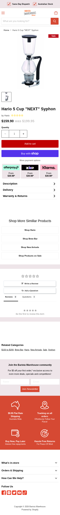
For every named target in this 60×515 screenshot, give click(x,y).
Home (6, 30)
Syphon (51, 350)
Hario (6, 115)
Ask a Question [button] (31, 290)
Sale (45, 350)
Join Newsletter (30, 389)
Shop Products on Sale (30, 256)
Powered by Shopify (30, 510)
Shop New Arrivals (30, 247)
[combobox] (26, 21)
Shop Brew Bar (30, 239)
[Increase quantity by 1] (23, 134)
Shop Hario (30, 230)
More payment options (30, 160)
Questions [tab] (26, 296)
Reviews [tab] (9, 296)
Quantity (5, 127)
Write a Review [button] (31, 283)
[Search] (55, 21)
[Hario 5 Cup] (6, 97)
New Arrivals (36, 350)
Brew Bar (19, 350)
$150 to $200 (7, 350)
